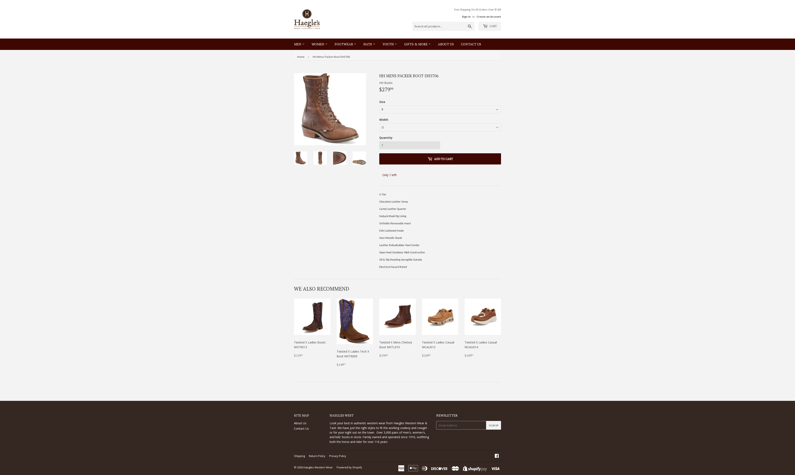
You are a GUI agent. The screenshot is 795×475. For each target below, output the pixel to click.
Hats (368, 44)
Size (382, 102)
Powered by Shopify (349, 467)
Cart (493, 26)
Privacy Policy (337, 456)
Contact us (471, 44)
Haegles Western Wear (318, 467)
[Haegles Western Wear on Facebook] (497, 456)
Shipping (299, 456)
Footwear (344, 44)
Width (383, 120)
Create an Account (489, 16)
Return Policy (317, 456)
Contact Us (301, 428)
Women (318, 44)
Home (301, 57)
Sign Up (493, 425)
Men (298, 44)
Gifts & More (416, 44)
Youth (388, 44)
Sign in (466, 16)
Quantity (386, 138)
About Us (446, 44)
